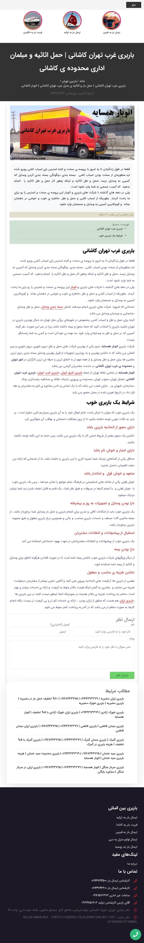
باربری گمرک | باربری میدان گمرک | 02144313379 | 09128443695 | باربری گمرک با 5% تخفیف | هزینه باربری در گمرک (71, 742)
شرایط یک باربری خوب (110, 236)
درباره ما (132, 863)
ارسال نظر (122, 675)
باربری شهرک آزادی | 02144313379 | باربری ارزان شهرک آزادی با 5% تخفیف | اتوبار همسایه (74, 714)
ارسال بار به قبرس (126, 832)
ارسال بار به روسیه (126, 846)
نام (132, 624)
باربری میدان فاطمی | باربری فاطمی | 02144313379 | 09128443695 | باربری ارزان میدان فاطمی (70, 728)
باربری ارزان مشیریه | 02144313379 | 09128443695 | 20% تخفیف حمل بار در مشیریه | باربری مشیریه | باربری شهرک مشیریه (71, 700)
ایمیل (66, 624)
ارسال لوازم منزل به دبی (123, 839)
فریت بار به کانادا (126, 824)
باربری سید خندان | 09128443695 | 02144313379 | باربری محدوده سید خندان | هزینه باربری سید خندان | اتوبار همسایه (71, 755)
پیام (132, 638)
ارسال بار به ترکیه (126, 817)
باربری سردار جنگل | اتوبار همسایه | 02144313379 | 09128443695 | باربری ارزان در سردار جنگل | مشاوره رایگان (70, 769)
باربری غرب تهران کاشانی (110, 229)
